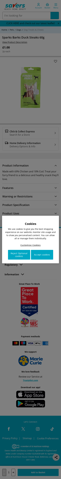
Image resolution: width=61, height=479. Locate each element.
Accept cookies (42, 254)
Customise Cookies (30, 245)
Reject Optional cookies (19, 255)
